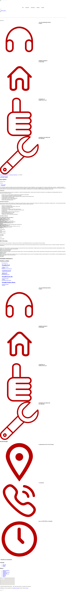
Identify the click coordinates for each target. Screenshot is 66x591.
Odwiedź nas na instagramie (6, 559)
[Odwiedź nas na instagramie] (0, 558)
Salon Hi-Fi (27, 7)
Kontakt (42, 7)
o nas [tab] (1, 230)
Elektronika (7, 174)
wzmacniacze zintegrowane (13, 174)
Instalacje (38, 7)
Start (23, 7)
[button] (1, 9)
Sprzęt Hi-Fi (33, 7)
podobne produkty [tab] (3, 231)
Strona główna (2, 174)
